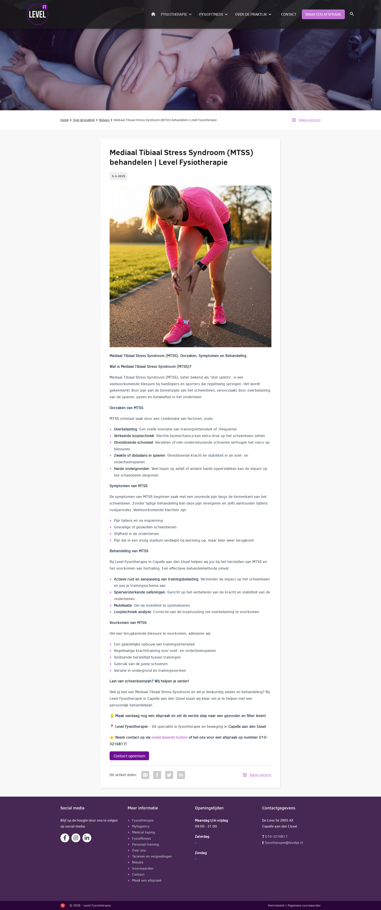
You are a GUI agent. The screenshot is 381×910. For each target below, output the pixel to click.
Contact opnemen (129, 755)
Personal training (145, 844)
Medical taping (143, 832)
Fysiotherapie (174, 14)
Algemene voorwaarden (304, 905)
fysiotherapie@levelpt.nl (283, 842)
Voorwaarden (142, 868)
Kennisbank (276, 905)
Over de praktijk (251, 14)
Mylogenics (140, 826)
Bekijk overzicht (310, 120)
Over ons (139, 850)
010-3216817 (276, 836)
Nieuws (104, 120)
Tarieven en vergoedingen (152, 856)
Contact (288, 14)
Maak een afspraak (323, 14)
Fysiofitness (211, 14)
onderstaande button (169, 737)
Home (154, 14)
